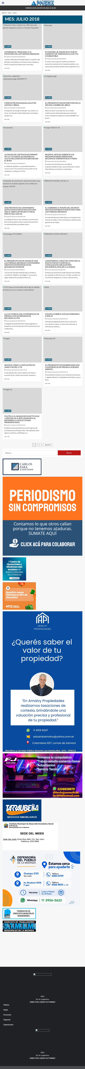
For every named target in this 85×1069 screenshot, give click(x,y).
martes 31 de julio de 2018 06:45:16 (15, 57)
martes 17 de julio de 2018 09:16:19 (15, 425)
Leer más (6, 68)
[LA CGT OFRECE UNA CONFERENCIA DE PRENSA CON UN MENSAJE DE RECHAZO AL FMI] (22, 298)
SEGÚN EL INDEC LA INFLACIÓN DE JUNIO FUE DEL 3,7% (19, 366)
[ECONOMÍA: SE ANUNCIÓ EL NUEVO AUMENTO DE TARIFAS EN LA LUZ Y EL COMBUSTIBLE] (62, 36)
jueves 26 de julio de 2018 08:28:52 (56, 108)
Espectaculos (8, 1025)
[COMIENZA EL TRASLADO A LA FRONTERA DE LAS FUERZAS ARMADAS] (22, 36)
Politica (6, 1005)
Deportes (7, 1020)
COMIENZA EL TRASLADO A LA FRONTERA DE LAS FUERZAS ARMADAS (21, 53)
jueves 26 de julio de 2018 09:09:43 (15, 108)
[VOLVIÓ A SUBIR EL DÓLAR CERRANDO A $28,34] (62, 298)
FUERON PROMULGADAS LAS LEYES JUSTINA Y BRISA (20, 104)
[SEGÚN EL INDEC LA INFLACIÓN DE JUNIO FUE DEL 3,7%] (22, 349)
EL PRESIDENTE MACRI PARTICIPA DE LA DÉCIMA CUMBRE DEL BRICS (63, 104)
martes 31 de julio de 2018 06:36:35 (56, 59)
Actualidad (8, 46)
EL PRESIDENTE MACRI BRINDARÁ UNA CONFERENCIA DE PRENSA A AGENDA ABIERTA (62, 367)
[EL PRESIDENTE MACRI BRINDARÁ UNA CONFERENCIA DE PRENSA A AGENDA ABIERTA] (62, 349)
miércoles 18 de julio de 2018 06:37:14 (57, 372)
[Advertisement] (42, 948)
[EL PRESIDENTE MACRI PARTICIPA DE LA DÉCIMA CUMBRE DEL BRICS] (62, 87)
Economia (7, 1015)
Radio (6, 1010)
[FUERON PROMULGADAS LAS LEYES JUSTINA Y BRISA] (22, 87)
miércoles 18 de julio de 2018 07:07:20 (16, 370)
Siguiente (48, 445)
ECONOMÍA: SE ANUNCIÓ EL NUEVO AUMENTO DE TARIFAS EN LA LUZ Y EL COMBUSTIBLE (61, 54)
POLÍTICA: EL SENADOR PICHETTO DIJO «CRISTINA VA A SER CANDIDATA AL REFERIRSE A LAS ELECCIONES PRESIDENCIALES (21, 419)
